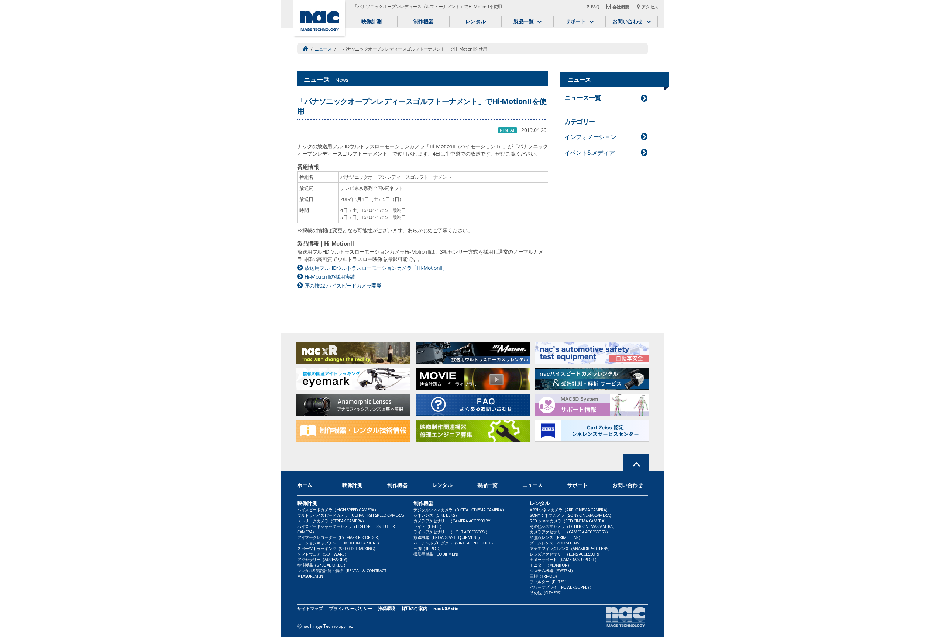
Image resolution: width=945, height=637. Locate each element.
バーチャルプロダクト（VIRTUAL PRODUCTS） (454, 543)
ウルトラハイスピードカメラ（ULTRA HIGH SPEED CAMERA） (351, 515)
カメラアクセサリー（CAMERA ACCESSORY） (453, 520)
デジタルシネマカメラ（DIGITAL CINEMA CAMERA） (459, 509)
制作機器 (423, 21)
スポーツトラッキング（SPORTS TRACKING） (337, 548)
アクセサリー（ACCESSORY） (323, 559)
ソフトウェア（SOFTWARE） (322, 554)
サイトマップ (310, 608)
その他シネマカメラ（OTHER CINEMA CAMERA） (573, 526)
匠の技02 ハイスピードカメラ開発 (343, 285)
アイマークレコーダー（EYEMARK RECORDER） (339, 537)
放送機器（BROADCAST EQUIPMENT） (447, 537)
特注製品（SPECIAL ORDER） (323, 565)
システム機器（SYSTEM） (552, 570)
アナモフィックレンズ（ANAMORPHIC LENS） (571, 548)
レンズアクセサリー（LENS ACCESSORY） (567, 554)
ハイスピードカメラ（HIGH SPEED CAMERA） (337, 509)
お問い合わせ (627, 484)
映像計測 (371, 21)
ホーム (304, 484)
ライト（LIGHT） (428, 526)
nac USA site (445, 608)
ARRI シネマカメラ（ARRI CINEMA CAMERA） (570, 509)
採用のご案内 (414, 608)
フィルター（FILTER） (549, 581)
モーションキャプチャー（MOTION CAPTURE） (339, 543)
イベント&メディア (589, 153)
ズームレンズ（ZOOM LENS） (556, 543)
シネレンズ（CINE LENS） (436, 515)
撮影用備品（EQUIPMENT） (438, 554)
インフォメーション (590, 137)
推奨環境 (386, 608)
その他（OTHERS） (547, 592)
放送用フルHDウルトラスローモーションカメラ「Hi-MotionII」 (376, 267)
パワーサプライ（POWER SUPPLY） (561, 587)
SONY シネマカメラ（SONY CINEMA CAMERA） (572, 515)
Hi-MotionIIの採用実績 (330, 276)
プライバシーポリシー (350, 608)
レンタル (475, 21)
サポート (577, 484)
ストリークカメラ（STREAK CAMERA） (331, 520)
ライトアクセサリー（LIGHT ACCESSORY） (451, 532)
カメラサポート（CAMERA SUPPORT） (564, 559)
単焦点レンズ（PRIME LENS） (556, 537)
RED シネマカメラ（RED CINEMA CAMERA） (569, 520)
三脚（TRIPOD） (428, 548)
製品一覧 (487, 484)
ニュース (323, 49)
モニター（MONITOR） (550, 565)
